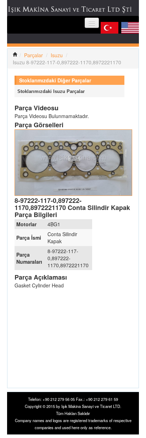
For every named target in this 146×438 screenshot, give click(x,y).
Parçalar (33, 55)
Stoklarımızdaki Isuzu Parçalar (51, 91)
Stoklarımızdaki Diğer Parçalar (55, 80)
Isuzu (57, 55)
